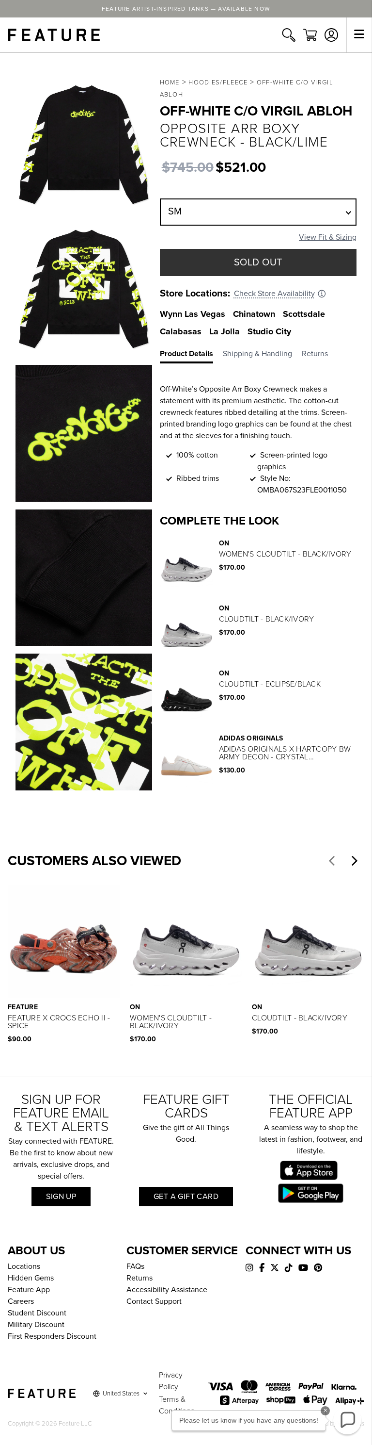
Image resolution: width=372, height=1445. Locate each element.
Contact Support (154, 1301)
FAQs (135, 1266)
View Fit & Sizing (327, 237)
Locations (24, 1266)
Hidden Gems (31, 1278)
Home (170, 82)
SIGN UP (61, 1196)
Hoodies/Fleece (218, 82)
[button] (331, 860)
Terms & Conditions (176, 1405)
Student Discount (37, 1313)
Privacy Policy (171, 1381)
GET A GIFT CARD (186, 1196)
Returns (139, 1278)
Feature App (29, 1290)
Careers (21, 1301)
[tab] (191, 355)
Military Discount (36, 1325)
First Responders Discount (52, 1336)
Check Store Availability (274, 293)
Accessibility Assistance (166, 1290)
